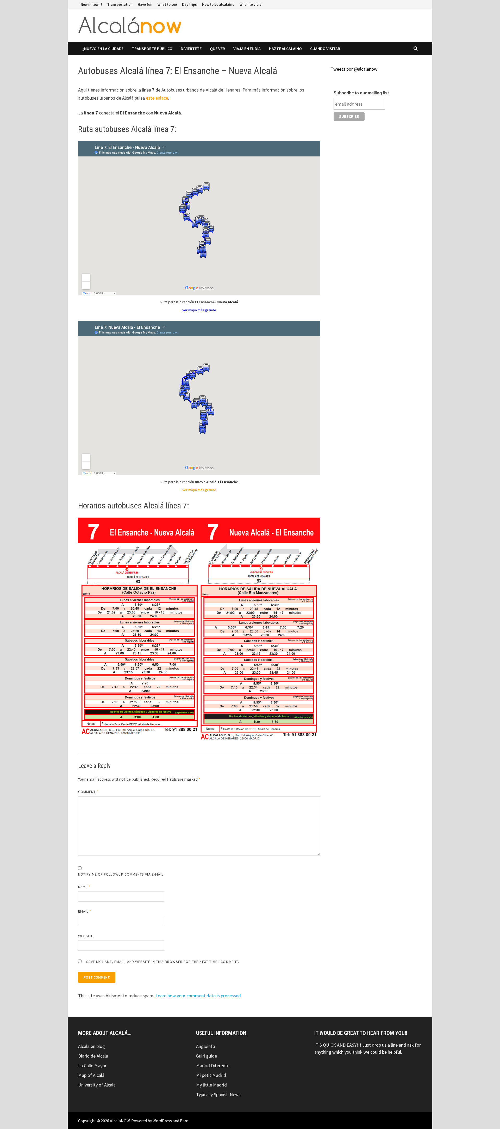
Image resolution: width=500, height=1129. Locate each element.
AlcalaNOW (120, 1120)
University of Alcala (97, 1085)
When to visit (250, 4)
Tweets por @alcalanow (354, 69)
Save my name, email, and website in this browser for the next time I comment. (162, 961)
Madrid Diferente (212, 1066)
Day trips (189, 4)
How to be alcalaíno (218, 4)
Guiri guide (206, 1056)
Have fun (145, 4)
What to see (167, 4)
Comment (88, 791)
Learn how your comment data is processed (198, 996)
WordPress (162, 1120)
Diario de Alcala (93, 1056)
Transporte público (152, 48)
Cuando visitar (325, 48)
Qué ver (217, 48)
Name (84, 886)
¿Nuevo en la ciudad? (102, 48)
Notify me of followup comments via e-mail (120, 874)
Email (84, 911)
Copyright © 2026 (94, 1120)
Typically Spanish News (218, 1094)
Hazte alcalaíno (285, 48)
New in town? (91, 4)
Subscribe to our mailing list (361, 93)
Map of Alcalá (91, 1075)
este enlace (157, 98)
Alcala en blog (91, 1046)
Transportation (120, 4)
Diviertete (191, 48)
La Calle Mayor (92, 1066)
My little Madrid (211, 1085)
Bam (184, 1120)
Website (85, 935)
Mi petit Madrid (211, 1075)
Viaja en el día (247, 48)
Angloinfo (205, 1046)
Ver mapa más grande (199, 310)
